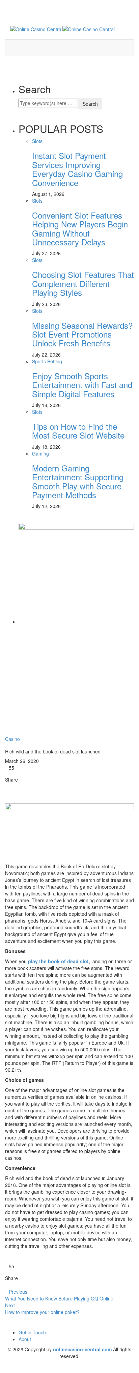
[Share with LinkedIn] (16, 786)
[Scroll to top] (4, 1370)
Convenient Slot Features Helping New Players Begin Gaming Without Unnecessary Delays (80, 228)
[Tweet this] (11, 786)
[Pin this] (21, 786)
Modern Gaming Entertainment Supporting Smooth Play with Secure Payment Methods (77, 481)
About (25, 1339)
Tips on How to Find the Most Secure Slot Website (78, 430)
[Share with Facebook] (7, 786)
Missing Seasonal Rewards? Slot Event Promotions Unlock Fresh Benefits (82, 334)
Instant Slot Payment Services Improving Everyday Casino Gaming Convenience (77, 168)
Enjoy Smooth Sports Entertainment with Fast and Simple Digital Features (82, 385)
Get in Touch (32, 1332)
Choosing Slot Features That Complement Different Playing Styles (83, 283)
